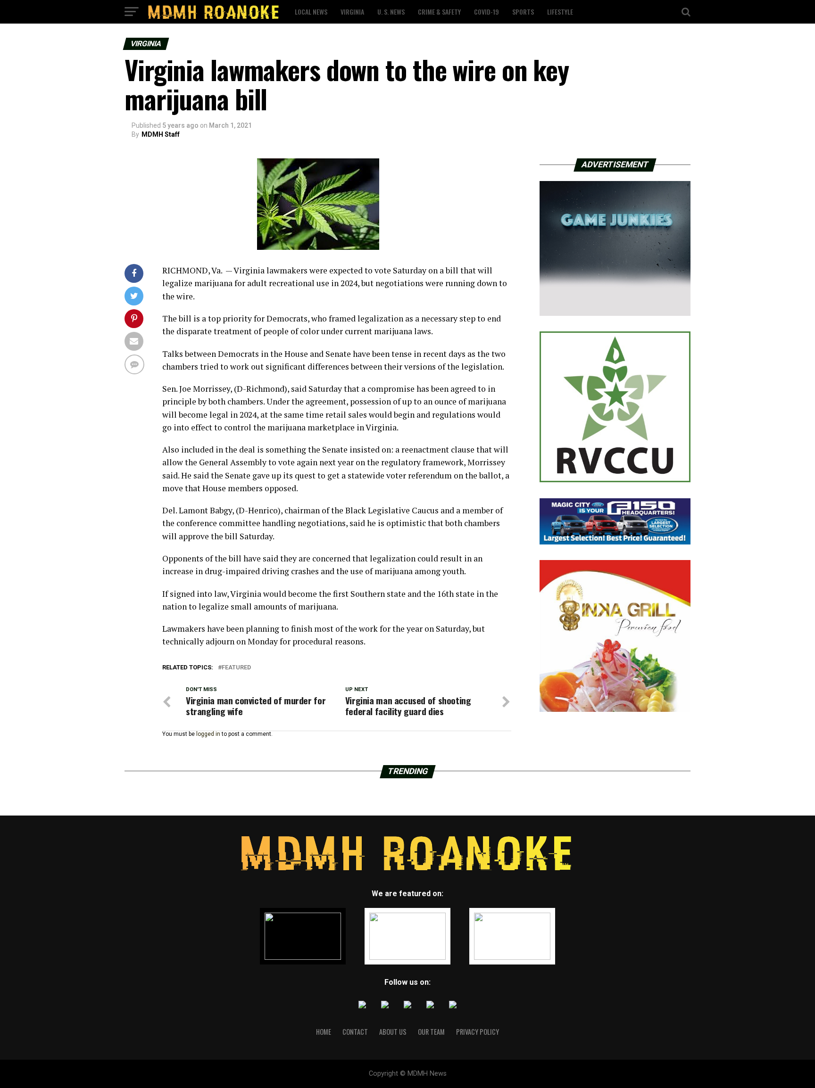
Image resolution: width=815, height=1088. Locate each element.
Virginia (352, 11)
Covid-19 (486, 11)
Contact (355, 1032)
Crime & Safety (439, 11)
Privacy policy (477, 1032)
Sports (523, 11)
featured (236, 668)
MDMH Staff (160, 134)
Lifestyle (560, 11)
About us (393, 1032)
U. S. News (391, 11)
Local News (311, 11)
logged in (208, 734)
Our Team (431, 1032)
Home (323, 1032)
